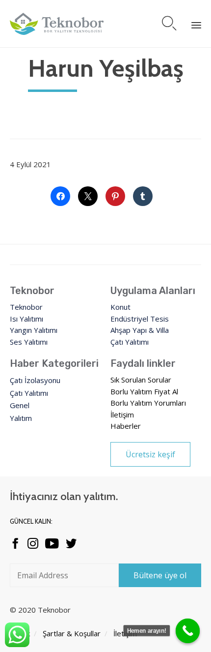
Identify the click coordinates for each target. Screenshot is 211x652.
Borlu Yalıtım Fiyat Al (144, 391)
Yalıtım (21, 418)
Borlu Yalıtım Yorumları (148, 403)
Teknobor (26, 307)
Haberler (125, 426)
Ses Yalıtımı (29, 342)
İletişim (122, 414)
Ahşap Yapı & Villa (139, 330)
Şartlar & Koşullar (72, 633)
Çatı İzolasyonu (35, 380)
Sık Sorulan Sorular (140, 380)
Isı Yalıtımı (26, 319)
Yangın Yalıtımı (33, 330)
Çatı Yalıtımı (129, 342)
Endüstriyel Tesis (139, 319)
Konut (120, 307)
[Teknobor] (57, 24)
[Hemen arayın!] (188, 631)
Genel (19, 405)
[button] (150, 454)
